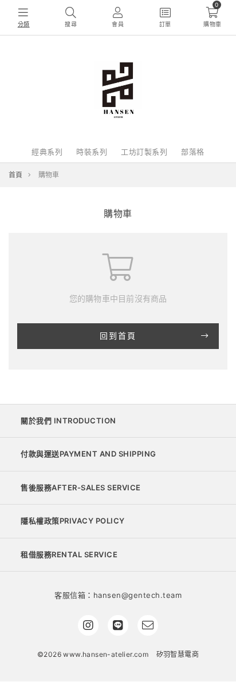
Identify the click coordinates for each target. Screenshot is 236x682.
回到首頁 (118, 335)
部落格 (192, 151)
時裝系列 (91, 151)
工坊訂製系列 (144, 151)
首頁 (16, 174)
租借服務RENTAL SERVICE (69, 554)
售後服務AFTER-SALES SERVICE (81, 487)
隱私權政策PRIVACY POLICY (73, 520)
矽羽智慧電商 (177, 654)
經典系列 (47, 151)
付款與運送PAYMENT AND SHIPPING (88, 453)
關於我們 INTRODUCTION (68, 420)
